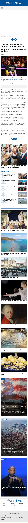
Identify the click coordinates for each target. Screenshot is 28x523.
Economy (13, 503)
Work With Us (17, 515)
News (2, 34)
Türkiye (3, 503)
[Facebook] (12, 39)
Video (3, 507)
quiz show (9, 79)
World (3, 505)
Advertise (3, 519)
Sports (20, 505)
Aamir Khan (11, 77)
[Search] (21, 8)
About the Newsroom (6, 517)
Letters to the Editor (18, 517)
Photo (12, 507)
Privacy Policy (4, 515)
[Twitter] (15, 39)
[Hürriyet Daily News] (14, 3)
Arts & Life (8, 34)
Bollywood (3, 77)
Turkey (15, 79)
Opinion (21, 503)
